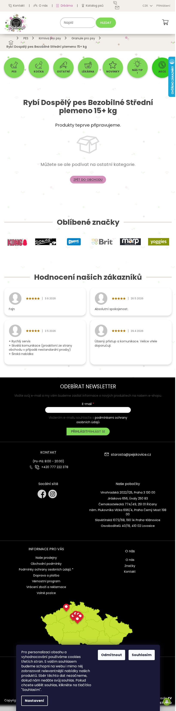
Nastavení (34, 700)
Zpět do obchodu (88, 179)
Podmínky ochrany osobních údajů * (46, 569)
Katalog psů (94, 5)
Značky (129, 566)
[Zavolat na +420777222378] (118, 3)
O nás (43, 5)
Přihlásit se (96, 431)
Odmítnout (111, 654)
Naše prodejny (46, 558)
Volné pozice (46, 593)
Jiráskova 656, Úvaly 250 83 (128, 498)
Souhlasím (142, 654)
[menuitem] (14, 68)
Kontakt (19, 5)
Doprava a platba (46, 575)
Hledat (105, 23)
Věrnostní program (46, 581)
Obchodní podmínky (46, 564)
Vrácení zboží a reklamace (46, 587)
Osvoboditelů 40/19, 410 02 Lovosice (128, 526)
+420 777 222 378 (54, 467)
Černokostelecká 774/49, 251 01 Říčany (128, 504)
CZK (146, 6)
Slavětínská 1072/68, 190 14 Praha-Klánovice (127, 520)
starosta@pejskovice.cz (131, 455)
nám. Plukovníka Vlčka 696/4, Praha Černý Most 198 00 (127, 512)
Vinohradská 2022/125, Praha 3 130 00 (127, 492)
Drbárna (67, 5)
